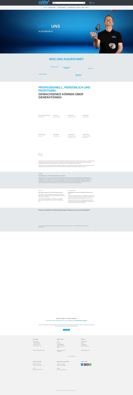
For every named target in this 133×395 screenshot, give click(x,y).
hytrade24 (73, 225)
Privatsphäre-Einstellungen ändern (39, 350)
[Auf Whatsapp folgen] (90, 364)
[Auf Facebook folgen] (85, 364)
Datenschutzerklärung (60, 345)
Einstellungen (59, 351)
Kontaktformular (84, 341)
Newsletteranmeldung (85, 345)
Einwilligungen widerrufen (85, 350)
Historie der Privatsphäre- (61, 350)
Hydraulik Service (51, 7)
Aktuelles (78, 7)
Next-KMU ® (75, 390)
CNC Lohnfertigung (71, 7)
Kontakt (83, 7)
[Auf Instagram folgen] (88, 364)
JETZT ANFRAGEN (66, 329)
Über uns (45, 7)
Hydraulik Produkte (62, 7)
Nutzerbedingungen (60, 344)
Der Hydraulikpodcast (72, 356)
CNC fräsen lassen (88, 198)
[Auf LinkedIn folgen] (82, 364)
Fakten (58, 347)
